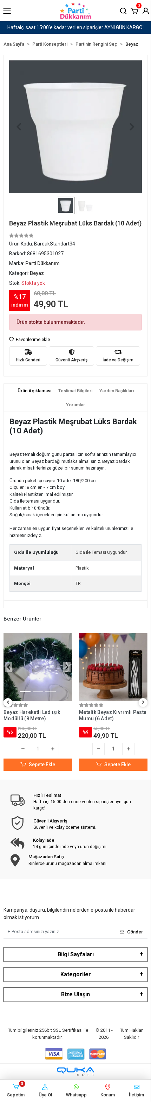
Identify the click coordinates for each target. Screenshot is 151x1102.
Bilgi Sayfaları (76, 954)
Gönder (135, 931)
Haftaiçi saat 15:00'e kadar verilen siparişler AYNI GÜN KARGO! (75, 27)
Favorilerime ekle (32, 339)
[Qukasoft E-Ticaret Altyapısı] (75, 1071)
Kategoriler (75, 974)
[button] (134, 10)
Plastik (82, 568)
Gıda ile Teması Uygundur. (101, 552)
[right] (143, 702)
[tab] (34, 391)
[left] (8, 702)
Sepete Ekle (42, 764)
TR (78, 583)
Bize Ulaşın (75, 994)
